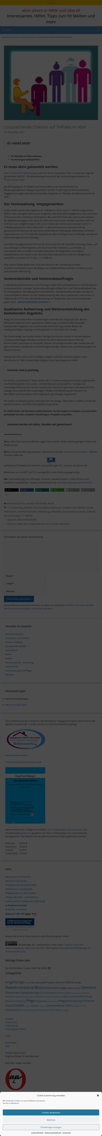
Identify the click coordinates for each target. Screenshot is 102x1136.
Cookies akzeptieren (51, 1112)
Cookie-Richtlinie (37, 1132)
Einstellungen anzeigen (51, 1127)
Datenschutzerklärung (53, 1132)
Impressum (67, 1132)
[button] (98, 1095)
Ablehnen (51, 1120)
